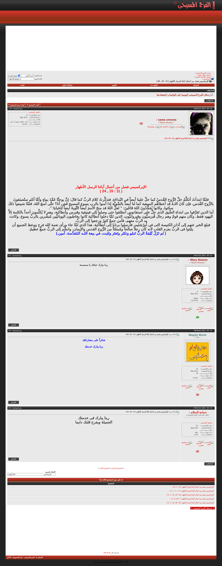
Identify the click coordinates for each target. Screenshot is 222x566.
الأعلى (8, 557)
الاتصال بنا (39, 557)
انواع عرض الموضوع (17, 105)
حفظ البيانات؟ (12, 76)
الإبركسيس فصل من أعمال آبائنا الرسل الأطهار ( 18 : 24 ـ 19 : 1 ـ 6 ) (190, 495)
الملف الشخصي (34, 112)
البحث (22, 85)
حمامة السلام (199, 412)
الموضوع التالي (105, 468)
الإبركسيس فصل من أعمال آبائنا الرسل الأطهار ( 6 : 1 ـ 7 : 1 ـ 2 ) (191, 491)
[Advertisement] (124, 48)
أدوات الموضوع (34, 105)
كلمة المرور (38, 79)
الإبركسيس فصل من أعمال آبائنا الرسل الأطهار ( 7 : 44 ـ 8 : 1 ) (192, 499)
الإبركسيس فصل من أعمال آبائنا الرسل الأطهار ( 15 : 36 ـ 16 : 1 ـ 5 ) (190, 503)
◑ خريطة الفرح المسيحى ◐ (202, 508)
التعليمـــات (154, 85)
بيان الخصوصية (17, 557)
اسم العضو (38, 75)
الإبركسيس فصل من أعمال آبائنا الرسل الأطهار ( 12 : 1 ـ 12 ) (193, 487)
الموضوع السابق (116, 468)
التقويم (114, 85)
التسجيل (196, 85)
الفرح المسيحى (29, 557)
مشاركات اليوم (67, 85)
